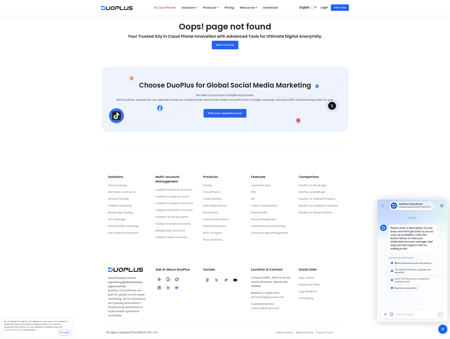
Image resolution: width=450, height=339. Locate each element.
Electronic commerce (121, 192)
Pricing (229, 8)
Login (325, 7)
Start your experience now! (225, 113)
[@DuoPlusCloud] (235, 280)
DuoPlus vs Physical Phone (315, 212)
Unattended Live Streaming (268, 226)
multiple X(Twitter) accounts (174, 210)
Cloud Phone (211, 192)
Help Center (306, 278)
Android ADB (259, 212)
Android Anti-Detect (216, 219)
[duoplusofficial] (207, 280)
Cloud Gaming (117, 185)
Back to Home (225, 45)
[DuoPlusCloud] (216, 280)
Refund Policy (304, 332)
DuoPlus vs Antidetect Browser (318, 205)
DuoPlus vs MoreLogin (312, 185)
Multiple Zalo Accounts (170, 230)
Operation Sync (261, 185)
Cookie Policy (12, 329)
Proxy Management (263, 219)
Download (270, 8)
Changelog (306, 298)
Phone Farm (210, 212)
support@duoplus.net (265, 308)
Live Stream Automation (123, 233)
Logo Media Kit (308, 291)
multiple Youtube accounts (173, 223)
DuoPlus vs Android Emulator (317, 199)
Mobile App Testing (120, 212)
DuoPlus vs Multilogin (312, 192)
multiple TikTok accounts (172, 217)
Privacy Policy (284, 332)
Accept (64, 332)
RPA (253, 192)
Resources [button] (247, 8)
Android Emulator (214, 226)
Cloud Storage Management (269, 233)
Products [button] (209, 8)
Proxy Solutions (213, 239)
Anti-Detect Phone (215, 205)
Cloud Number (212, 199)
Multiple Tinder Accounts (171, 237)
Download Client (309, 284)
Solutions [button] (188, 8)
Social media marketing (123, 226)
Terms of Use (324, 332)
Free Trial (340, 7)
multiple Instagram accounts (174, 203)
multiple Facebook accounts (174, 189)
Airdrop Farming (118, 199)
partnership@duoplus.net (267, 297)
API (253, 199)
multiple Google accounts (172, 196)
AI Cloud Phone (165, 8)
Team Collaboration (264, 205)
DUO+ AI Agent (212, 233)
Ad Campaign (117, 219)
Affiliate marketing (120, 205)
